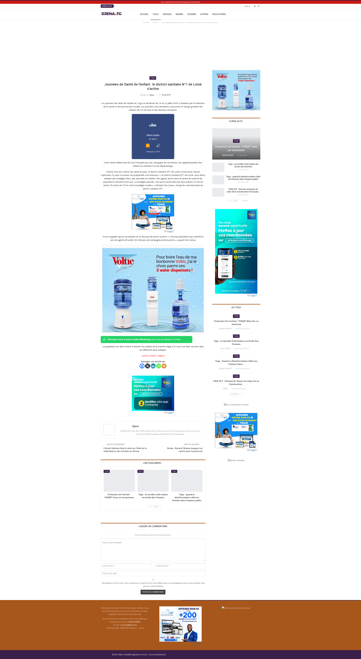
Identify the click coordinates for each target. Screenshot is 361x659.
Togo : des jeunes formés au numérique (165, 6)
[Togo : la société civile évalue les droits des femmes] (153, 481)
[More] (164, 365)
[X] (147, 365)
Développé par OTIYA (153, 152)
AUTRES (204, 14)
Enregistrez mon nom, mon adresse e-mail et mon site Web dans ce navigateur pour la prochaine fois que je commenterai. (153, 584)
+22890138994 (134, 622)
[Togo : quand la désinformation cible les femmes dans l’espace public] (186, 481)
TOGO (156, 14)
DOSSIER (191, 14)
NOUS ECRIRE (219, 14)
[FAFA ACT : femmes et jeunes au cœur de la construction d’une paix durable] (218, 192)
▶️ (148, 146)
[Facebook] (142, 365)
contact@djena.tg (128, 625)
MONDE (179, 14)
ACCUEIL (144, 14)
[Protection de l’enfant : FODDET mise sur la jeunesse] (119, 481)
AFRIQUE (167, 14)
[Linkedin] (153, 365)
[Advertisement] (180, 45)
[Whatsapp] (158, 365)
